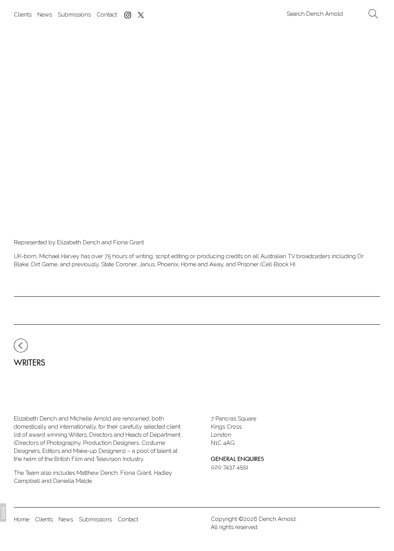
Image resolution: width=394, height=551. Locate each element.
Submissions (74, 14)
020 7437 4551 (229, 467)
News (44, 14)
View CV (42, 174)
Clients (23, 14)
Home (21, 519)
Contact (107, 14)
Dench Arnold (277, 519)
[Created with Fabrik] (3, 512)
